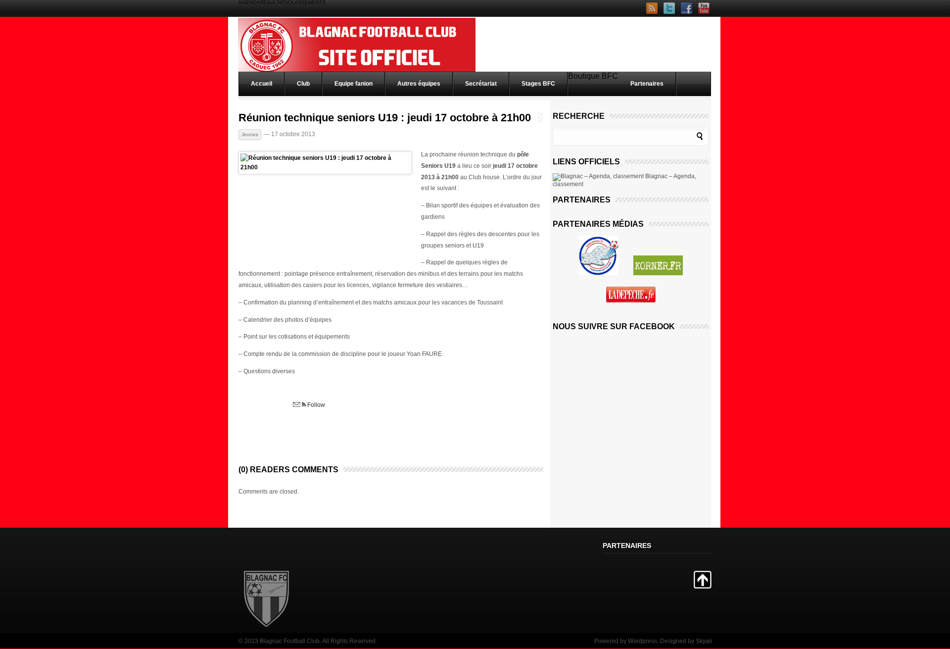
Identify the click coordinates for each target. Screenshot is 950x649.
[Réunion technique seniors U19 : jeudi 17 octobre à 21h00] (325, 167)
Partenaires (647, 83)
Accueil (261, 83)
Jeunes (249, 134)
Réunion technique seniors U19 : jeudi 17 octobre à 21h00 (384, 117)
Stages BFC (538, 83)
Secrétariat (481, 83)
